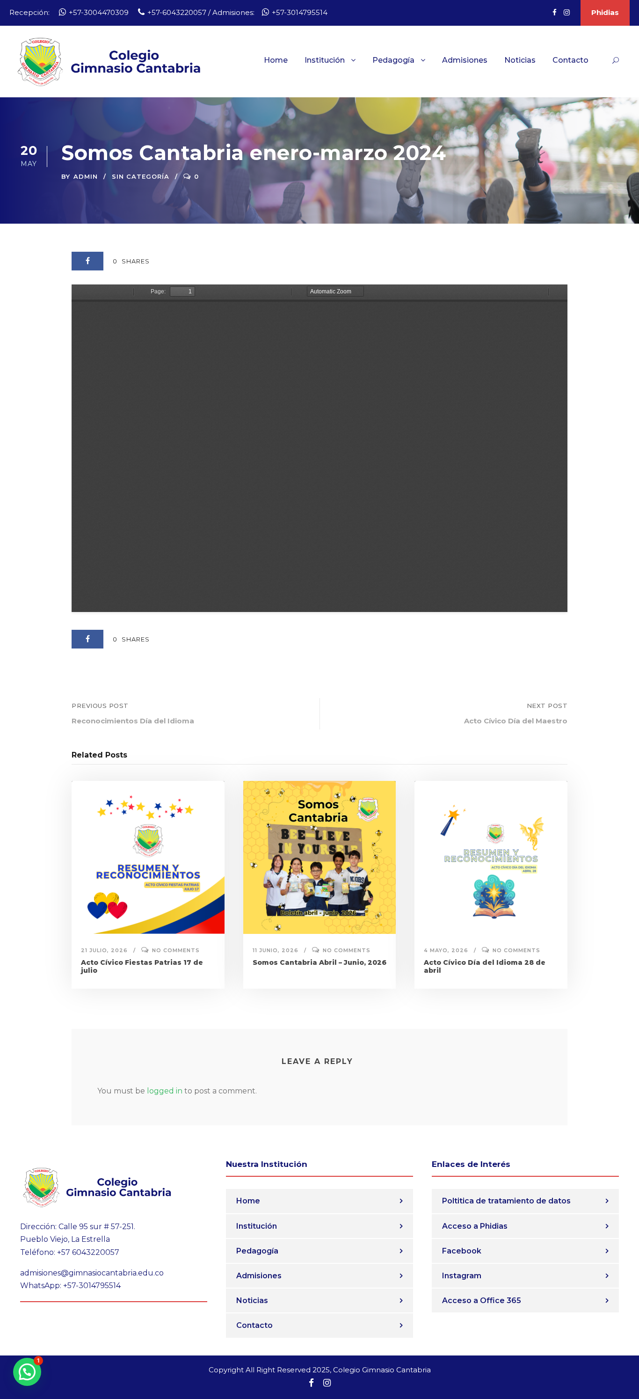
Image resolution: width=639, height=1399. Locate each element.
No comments (176, 950)
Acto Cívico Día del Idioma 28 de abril (484, 966)
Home (276, 60)
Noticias (520, 60)
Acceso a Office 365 (481, 1300)
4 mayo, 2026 (446, 950)
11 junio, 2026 (275, 950)
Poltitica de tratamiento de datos (506, 1200)
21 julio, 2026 (104, 950)
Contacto (570, 60)
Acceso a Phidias (475, 1226)
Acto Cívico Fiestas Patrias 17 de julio (142, 966)
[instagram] (567, 12)
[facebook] (554, 12)
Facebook (461, 1250)
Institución (325, 60)
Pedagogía (393, 60)
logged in (164, 1090)
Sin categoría (140, 176)
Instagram (461, 1275)
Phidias (605, 12)
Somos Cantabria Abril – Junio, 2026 (319, 962)
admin (85, 176)
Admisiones (464, 60)
